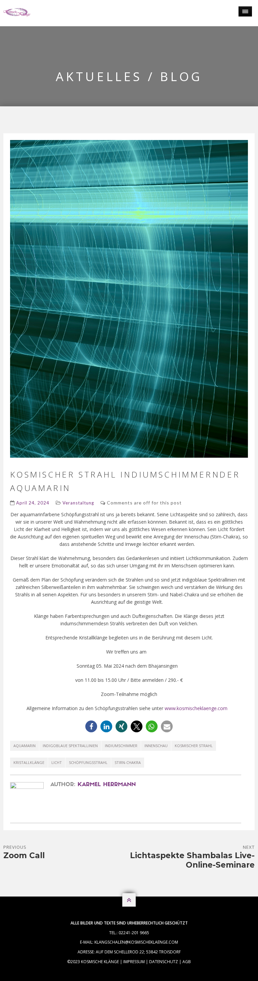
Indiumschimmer (121, 745)
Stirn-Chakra (128, 762)
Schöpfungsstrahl (88, 762)
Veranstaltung (78, 502)
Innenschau (156, 745)
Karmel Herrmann (107, 784)
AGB (186, 962)
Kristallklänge (28, 762)
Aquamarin (24, 745)
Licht (56, 762)
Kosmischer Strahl (194, 745)
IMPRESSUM (134, 962)
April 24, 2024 (32, 502)
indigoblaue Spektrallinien (70, 745)
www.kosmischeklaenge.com (196, 708)
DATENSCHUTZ (163, 962)
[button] (91, 726)
